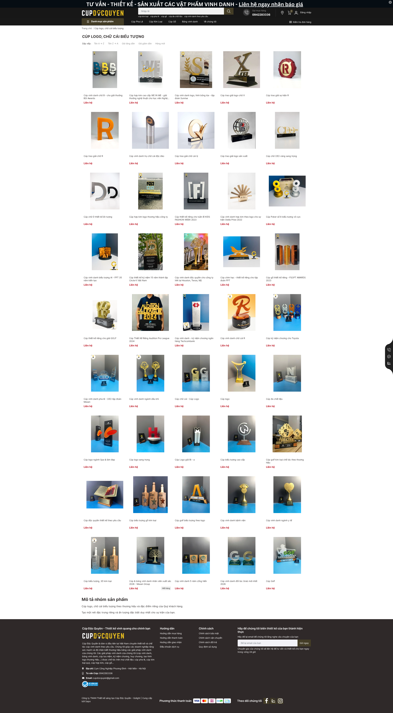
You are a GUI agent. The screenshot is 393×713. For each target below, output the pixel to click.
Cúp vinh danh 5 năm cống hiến (191, 581)
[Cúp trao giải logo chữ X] (241, 69)
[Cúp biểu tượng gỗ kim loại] (150, 494)
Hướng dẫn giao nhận (171, 642)
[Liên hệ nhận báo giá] (196, 4)
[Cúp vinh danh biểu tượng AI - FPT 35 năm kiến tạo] (104, 251)
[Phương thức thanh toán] (212, 700)
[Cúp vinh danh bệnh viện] (241, 494)
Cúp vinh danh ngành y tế (279, 520)
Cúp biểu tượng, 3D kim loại (98, 581)
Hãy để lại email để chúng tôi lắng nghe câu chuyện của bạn (268, 636)
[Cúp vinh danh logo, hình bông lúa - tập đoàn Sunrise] (196, 69)
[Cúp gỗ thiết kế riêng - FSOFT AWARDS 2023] (287, 251)
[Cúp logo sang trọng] (150, 433)
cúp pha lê (154, 16)
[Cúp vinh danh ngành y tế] (287, 494)
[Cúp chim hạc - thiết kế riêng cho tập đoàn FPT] (241, 251)
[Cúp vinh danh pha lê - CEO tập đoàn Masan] (104, 373)
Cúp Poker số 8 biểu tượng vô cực (283, 216)
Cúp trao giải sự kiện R (277, 95)
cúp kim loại (143, 16)
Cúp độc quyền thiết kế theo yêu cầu (102, 520)
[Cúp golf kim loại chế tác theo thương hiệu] (287, 433)
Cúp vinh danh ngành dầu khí (144, 399)
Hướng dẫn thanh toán (171, 637)
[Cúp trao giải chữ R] (104, 130)
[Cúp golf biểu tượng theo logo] (196, 494)
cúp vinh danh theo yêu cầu (196, 16)
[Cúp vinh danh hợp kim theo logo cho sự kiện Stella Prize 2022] (241, 191)
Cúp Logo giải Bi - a (185, 459)
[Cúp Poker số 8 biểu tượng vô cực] (287, 191)
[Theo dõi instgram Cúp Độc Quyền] (280, 700)
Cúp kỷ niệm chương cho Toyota (282, 338)
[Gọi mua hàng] (389, 350)
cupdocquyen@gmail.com (106, 678)
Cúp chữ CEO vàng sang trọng (281, 156)
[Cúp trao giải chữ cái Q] (196, 130)
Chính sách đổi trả (208, 642)
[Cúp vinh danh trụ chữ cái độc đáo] (150, 130)
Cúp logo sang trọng (139, 459)
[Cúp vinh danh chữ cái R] (241, 312)
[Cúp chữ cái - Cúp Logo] (196, 373)
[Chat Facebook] (389, 356)
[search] (228, 11)
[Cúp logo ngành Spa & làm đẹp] (104, 433)
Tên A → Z (99, 43)
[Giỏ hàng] (289, 12)
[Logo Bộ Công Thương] (90, 684)
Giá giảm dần (145, 43)
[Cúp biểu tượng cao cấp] (241, 433)
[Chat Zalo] (389, 363)
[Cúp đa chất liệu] (287, 373)
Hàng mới (160, 43)
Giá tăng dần (128, 43)
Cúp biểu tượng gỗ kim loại (142, 520)
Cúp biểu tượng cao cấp (232, 459)
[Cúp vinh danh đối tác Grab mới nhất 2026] (241, 555)
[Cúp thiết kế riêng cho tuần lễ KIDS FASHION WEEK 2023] (196, 191)
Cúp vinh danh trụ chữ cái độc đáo (146, 156)
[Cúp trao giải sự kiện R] (287, 69)
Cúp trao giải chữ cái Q (186, 156)
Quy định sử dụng (208, 646)
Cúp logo (225, 399)
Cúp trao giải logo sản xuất (233, 156)
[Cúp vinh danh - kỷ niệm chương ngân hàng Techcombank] (196, 312)
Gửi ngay (304, 643)
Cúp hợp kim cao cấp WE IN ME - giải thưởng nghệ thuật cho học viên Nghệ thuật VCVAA (148, 98)
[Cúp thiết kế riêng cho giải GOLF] (104, 312)
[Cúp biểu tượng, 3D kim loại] (104, 555)
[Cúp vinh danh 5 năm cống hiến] (196, 555)
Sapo (88, 701)
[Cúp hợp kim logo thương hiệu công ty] (150, 191)
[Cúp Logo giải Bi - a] (196, 433)
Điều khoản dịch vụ (169, 646)
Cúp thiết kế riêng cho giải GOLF (100, 338)
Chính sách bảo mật (209, 633)
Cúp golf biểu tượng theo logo (190, 520)
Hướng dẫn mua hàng (171, 633)
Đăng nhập (305, 12)
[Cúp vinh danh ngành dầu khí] (150, 373)
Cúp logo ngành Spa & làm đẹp (99, 459)
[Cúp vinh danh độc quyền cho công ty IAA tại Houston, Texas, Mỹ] (196, 251)
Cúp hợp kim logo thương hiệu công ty (148, 216)
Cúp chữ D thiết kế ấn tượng (98, 216)
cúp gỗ (164, 16)
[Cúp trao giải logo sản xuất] (241, 130)
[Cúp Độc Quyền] (103, 13)
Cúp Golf (270, 581)
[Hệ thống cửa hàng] (282, 13)
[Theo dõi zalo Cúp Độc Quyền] (273, 700)
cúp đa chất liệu (175, 16)
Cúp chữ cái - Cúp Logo (187, 399)
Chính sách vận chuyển (210, 637)
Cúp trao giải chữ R (93, 156)
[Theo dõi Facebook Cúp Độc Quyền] (266, 700)
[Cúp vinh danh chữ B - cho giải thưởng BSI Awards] (104, 69)
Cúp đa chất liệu (274, 399)
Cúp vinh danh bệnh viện (232, 520)
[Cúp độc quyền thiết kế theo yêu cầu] (104, 494)
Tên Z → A (113, 43)
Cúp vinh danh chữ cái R (232, 338)
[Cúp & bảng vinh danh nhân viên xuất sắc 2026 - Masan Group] (150, 555)
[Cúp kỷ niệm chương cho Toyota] (287, 312)
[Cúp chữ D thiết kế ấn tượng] (104, 191)
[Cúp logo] (241, 373)
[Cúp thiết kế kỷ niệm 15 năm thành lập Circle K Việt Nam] (150, 251)
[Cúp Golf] (287, 555)
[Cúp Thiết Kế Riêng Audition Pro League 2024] (150, 312)
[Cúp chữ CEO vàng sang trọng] (287, 130)
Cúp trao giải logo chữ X (232, 95)
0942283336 (261, 14)
